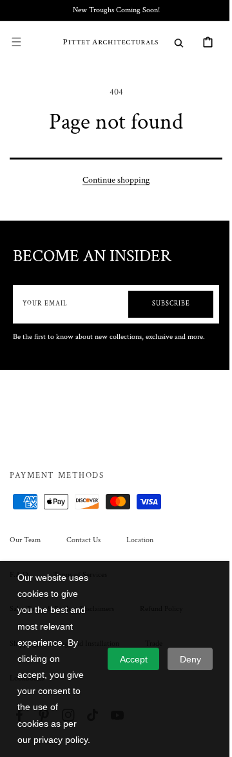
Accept (134, 659)
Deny (190, 659)
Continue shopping (111, 180)
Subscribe (161, 304)
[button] (16, 42)
